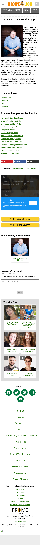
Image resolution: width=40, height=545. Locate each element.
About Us (20, 410)
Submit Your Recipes (20, 454)
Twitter (3, 104)
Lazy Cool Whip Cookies (10, 151)
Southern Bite (6, 98)
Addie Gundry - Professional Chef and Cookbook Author (28, 325)
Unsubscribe (20, 473)
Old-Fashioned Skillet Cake (11, 124)
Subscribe (20, 460)
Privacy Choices (20, 479)
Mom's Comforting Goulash (11, 139)
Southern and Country (20, 225)
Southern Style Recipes (20, 219)
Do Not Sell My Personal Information (20, 435)
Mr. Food (20, 499)
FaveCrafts (20, 489)
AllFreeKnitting (20, 496)
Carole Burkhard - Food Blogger (12, 323)
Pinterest (4, 107)
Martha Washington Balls (10, 127)
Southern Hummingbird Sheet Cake (14, 145)
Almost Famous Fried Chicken (12, 136)
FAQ (20, 429)
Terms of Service (20, 466)
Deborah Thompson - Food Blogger (28, 350)
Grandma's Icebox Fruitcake (11, 121)
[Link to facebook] (8, 392)
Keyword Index (20, 442)
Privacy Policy (20, 448)
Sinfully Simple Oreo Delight (11, 148)
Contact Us (20, 423)
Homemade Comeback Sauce (12, 118)
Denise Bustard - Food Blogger (24, 168)
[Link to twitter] (16, 392)
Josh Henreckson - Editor (11, 374)
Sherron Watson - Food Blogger (12, 350)
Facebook (4, 101)
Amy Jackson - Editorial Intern (28, 374)
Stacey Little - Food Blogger (20, 259)
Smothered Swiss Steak (10, 154)
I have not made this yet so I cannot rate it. (19, 277)
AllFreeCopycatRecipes (20, 502)
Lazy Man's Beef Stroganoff (11, 142)
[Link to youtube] (20, 399)
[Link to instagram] (32, 392)
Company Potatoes (8, 130)
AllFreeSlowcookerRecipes (20, 505)
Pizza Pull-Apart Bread (9, 133)
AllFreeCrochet (20, 492)
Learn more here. (20, 521)
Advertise (20, 417)
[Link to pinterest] (24, 392)
